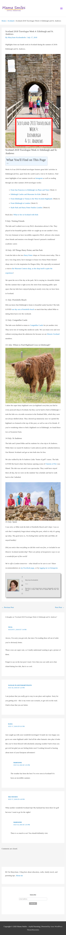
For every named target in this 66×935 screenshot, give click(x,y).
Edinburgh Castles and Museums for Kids (26, 194)
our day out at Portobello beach (22, 309)
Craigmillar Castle (36, 325)
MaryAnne (17, 762)
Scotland (11, 21)
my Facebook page (27, 568)
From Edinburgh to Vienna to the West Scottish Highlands (31, 199)
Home (4, 21)
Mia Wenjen (13, 797)
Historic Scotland (53, 334)
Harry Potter (28, 255)
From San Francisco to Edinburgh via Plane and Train (30, 190)
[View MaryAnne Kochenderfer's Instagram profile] (22, 593)
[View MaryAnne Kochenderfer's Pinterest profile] (22, 589)
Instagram (39, 178)
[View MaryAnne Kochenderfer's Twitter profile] (22, 581)
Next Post (59, 607)
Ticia (10, 627)
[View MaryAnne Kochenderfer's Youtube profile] (22, 585)
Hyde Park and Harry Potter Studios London (26, 208)
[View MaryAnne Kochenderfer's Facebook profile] (22, 577)
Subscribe (33, 895)
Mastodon (35, 930)
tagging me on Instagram (49, 568)
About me (19, 876)
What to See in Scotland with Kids (25, 215)
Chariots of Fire (51, 464)
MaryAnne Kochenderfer (31, 580)
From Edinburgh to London (20, 203)
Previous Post (8, 607)
